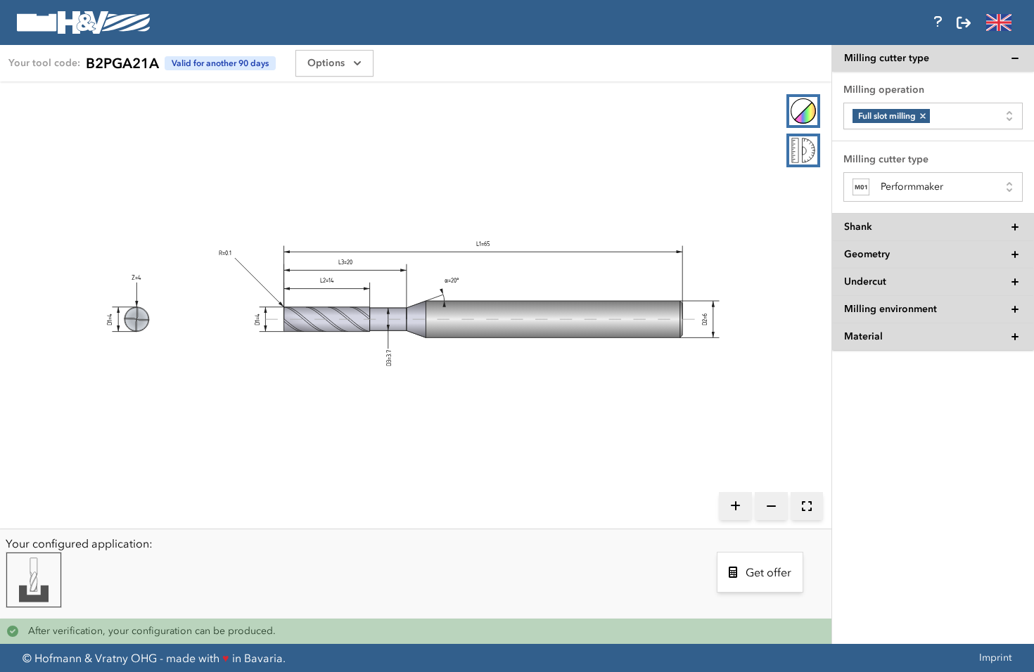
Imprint (995, 658)
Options (326, 63)
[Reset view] (807, 506)
